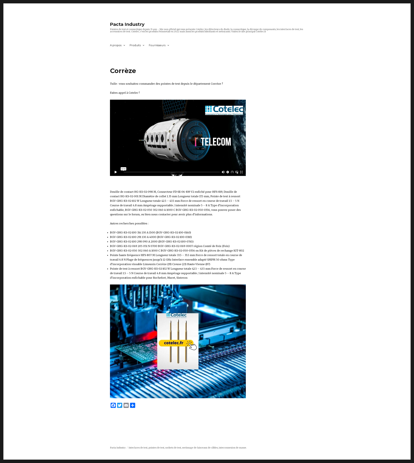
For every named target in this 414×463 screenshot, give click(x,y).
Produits (135, 45)
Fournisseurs (157, 45)
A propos (115, 45)
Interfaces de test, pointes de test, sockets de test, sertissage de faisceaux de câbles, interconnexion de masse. (188, 447)
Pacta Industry (127, 24)
